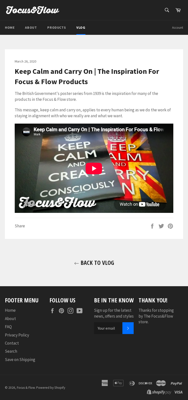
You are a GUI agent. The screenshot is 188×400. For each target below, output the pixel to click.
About (31, 27)
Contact (12, 343)
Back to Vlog (96, 262)
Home (9, 27)
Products (56, 27)
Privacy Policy (17, 335)
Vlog (80, 27)
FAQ (8, 326)
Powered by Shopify (50, 388)
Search (11, 351)
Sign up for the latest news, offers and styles (114, 313)
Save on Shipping (20, 359)
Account (177, 28)
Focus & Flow (26, 388)
